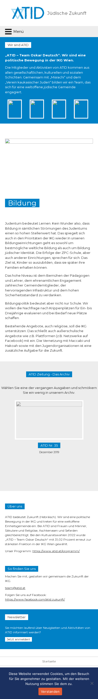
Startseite (49, 661)
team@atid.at (15, 588)
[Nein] (91, 683)
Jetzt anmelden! (18, 639)
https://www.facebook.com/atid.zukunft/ (35, 599)
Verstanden (50, 691)
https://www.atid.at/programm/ (56, 551)
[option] (27, 109)
